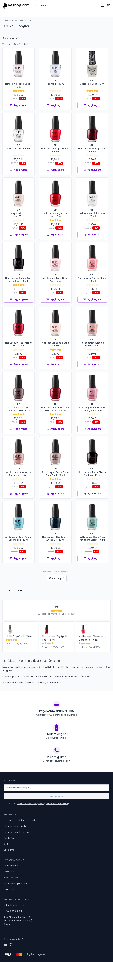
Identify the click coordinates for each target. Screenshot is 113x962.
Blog (6, 843)
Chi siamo (9, 849)
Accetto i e (39, 803)
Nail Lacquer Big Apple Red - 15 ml (54, 638)
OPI (16, 20)
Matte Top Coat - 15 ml (18, 636)
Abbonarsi (56, 796)
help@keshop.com (14, 905)
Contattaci (9, 837)
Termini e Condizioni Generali (19, 820)
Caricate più (56, 578)
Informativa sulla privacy (17, 832)
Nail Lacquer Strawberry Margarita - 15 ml (92, 638)
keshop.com (7, 20)
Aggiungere (21, 105)
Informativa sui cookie (15, 826)
